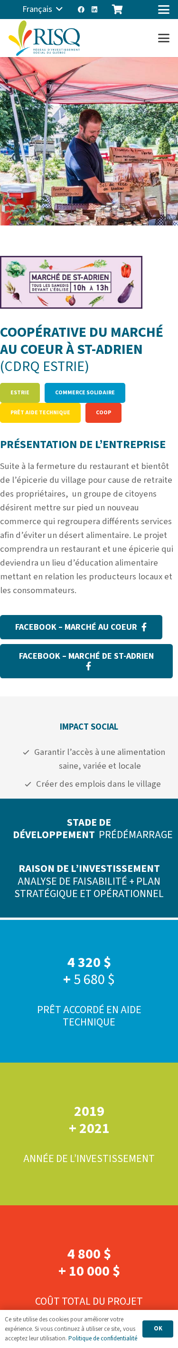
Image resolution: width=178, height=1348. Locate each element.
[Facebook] (81, 9)
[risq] (44, 38)
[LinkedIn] (94, 9)
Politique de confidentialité (102, 1338)
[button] (42, 9)
